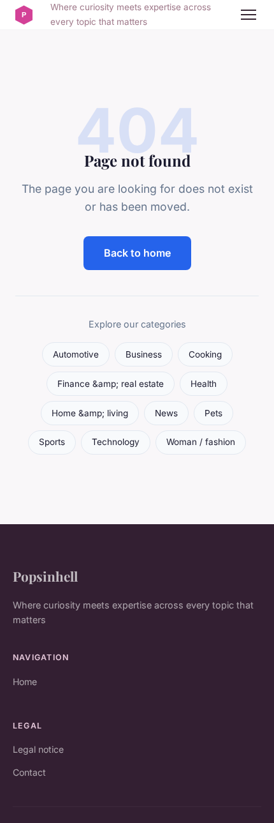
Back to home (137, 252)
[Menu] (248, 14)
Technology (116, 442)
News (166, 413)
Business (144, 354)
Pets (213, 413)
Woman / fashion (200, 442)
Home (25, 681)
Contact (29, 772)
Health (204, 384)
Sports (52, 442)
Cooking (205, 354)
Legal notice (38, 749)
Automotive (76, 354)
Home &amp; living (90, 413)
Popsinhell (45, 576)
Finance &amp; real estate (110, 384)
